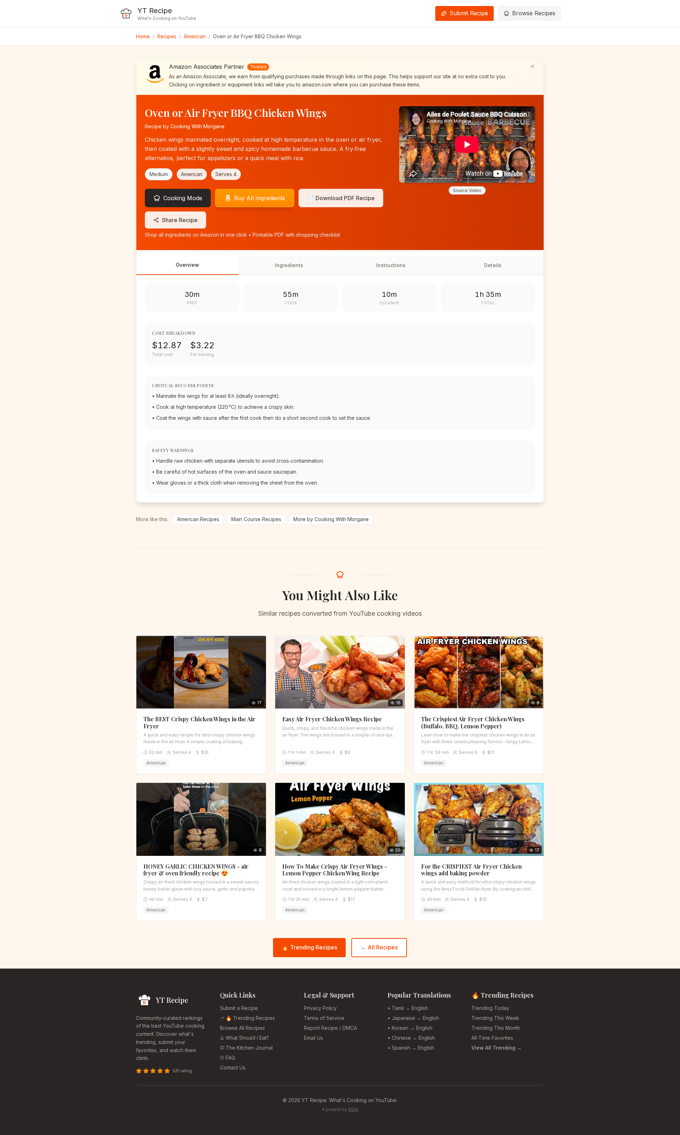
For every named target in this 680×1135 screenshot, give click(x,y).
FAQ (230, 1058)
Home (143, 36)
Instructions (391, 265)
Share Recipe (180, 220)
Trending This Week (495, 1018)
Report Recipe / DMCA (330, 1028)
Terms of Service (324, 1018)
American (194, 36)
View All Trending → (496, 1048)
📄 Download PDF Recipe (341, 198)
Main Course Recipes (256, 519)
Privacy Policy (320, 1008)
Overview (187, 265)
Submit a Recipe (239, 1008)
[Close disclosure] (532, 66)
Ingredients (289, 265)
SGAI (353, 1109)
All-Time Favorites (492, 1038)
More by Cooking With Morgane (331, 519)
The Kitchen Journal (249, 1048)
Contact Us (232, 1068)
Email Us (313, 1038)
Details (493, 265)
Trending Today (490, 1008)
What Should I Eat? (247, 1038)
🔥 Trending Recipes (309, 947)
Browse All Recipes (242, 1028)
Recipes (166, 36)
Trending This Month (495, 1028)
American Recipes (198, 519)
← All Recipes (379, 947)
